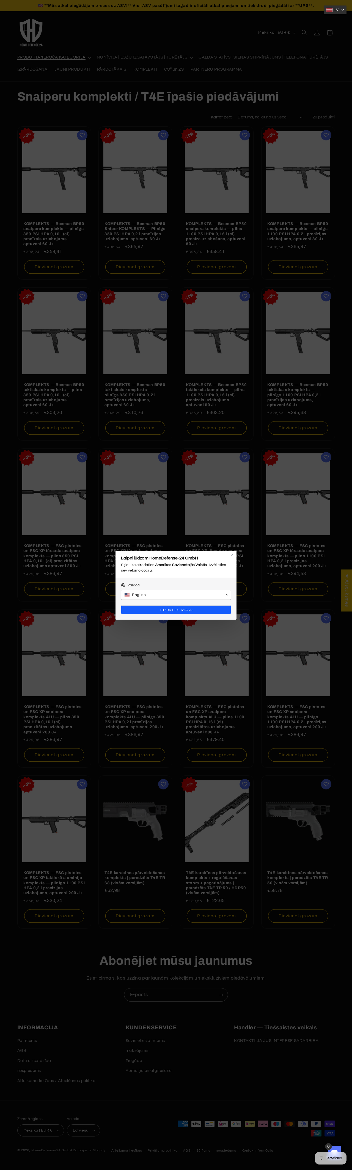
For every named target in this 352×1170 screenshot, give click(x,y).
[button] (335, 9)
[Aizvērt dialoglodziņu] (232, 555)
